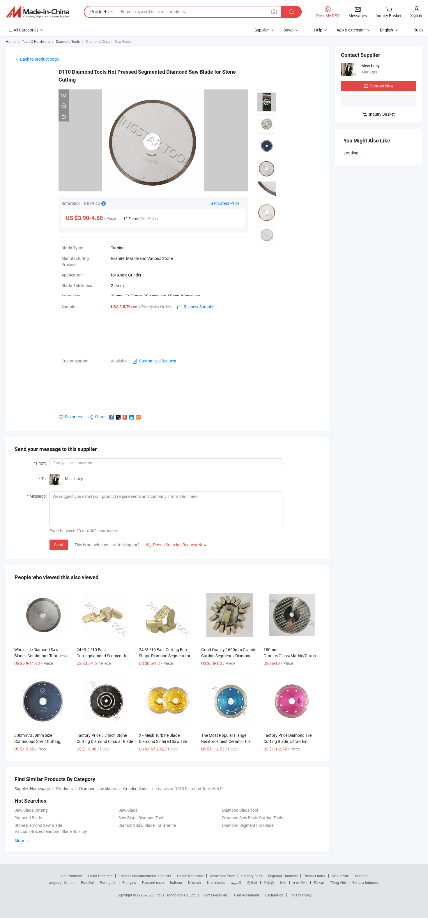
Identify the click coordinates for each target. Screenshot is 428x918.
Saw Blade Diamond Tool (141, 817)
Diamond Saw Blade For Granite (147, 825)
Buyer (288, 30)
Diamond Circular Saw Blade (108, 41)
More (20, 840)
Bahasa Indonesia (366, 882)
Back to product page (39, 59)
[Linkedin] (131, 417)
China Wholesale (190, 875)
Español (87, 882)
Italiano (176, 882)
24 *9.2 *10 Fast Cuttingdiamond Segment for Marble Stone (103, 656)
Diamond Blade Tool (240, 810)
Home (10, 41)
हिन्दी (283, 882)
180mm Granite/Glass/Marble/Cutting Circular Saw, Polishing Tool (290, 656)
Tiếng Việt (338, 882)
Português (108, 882)
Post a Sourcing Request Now (176, 544)
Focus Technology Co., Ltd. (176, 895)
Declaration (274, 895)
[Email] (138, 417)
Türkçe (319, 882)
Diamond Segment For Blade (247, 825)
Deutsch (194, 882)
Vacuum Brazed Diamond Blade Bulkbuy (51, 831)
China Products (100, 875)
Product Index (315, 875)
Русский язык (153, 882)
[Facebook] (111, 417)
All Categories (26, 30)
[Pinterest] (125, 417)
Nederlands (216, 882)
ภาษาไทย (300, 882)
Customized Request (157, 361)
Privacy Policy (300, 895)
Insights (361, 875)
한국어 (252, 882)
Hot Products (71, 875)
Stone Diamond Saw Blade (38, 825)
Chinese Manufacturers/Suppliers (145, 875)
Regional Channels (283, 875)
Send (58, 544)
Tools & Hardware (35, 41)
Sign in (416, 15)
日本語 (268, 882)
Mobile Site (340, 875)
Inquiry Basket (382, 114)
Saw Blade (128, 810)
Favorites (73, 417)
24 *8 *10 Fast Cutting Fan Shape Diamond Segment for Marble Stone (164, 656)
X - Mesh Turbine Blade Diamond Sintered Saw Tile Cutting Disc (163, 741)
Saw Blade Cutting (31, 810)
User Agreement (246, 895)
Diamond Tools (68, 41)
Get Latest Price (225, 203)
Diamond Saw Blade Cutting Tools (252, 817)
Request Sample (198, 306)
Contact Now (382, 86)
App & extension (351, 30)
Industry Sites (251, 875)
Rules (418, 30)
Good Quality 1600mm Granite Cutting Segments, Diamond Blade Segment (228, 656)
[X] (118, 417)
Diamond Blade (28, 817)
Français (129, 882)
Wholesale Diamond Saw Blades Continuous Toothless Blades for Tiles (40, 656)
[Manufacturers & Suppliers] (37, 12)
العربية (236, 882)
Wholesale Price (222, 875)
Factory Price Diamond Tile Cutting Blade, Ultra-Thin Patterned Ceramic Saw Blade (290, 741)
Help (318, 30)
